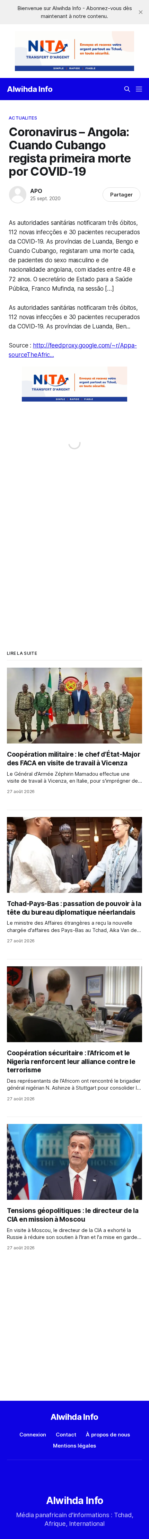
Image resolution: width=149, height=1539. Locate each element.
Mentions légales (74, 1445)
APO (36, 190)
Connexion (32, 1434)
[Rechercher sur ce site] (127, 89)
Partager (121, 194)
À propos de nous (108, 1434)
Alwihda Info (30, 89)
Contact (66, 1434)
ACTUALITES (23, 118)
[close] (140, 12)
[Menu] (138, 89)
